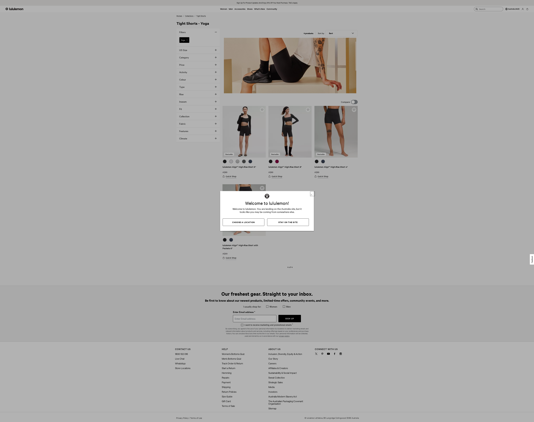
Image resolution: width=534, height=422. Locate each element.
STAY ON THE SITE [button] (288, 222)
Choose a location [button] (243, 222)
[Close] (312, 194)
